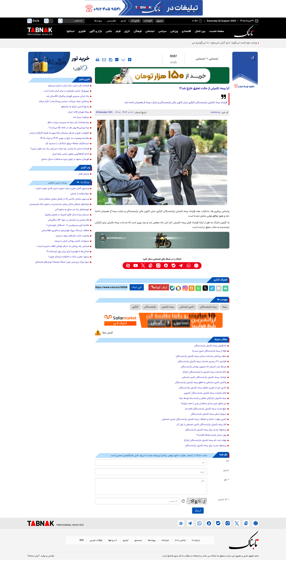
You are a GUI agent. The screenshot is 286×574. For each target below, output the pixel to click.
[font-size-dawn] (116, 59)
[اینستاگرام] (185, 288)
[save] (110, 60)
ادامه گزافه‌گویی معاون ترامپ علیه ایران (70, 154)
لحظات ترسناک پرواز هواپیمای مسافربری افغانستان (65, 230)
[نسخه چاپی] (225, 288)
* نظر (226, 480)
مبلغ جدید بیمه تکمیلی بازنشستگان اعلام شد (205, 409)
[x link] (143, 265)
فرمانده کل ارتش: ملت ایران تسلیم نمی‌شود (68, 86)
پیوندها (98, 21)
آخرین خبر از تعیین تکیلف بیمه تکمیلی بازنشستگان (202, 388)
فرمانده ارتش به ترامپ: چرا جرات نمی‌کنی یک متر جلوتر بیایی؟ (59, 149)
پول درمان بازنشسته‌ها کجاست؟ (211, 435)
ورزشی (174, 31)
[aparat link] (127, 265)
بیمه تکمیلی (168, 307)
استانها (71, 31)
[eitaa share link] (191, 288)
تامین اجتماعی (187, 307)
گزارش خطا (107, 333)
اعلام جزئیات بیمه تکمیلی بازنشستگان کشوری (205, 393)
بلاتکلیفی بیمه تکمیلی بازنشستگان (210, 346)
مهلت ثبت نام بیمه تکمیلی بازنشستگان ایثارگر (205, 440)
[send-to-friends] (104, 59)
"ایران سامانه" (33, 556)
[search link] (60, 20)
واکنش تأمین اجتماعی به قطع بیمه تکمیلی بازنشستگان (200, 382)
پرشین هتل (83, 174)
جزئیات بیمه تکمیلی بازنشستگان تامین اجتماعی (204, 377)
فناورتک (135, 21)
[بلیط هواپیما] (60, 63)
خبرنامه (165, 540)
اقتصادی (186, 31)
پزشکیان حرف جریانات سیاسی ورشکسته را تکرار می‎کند (64, 101)
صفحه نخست (216, 31)
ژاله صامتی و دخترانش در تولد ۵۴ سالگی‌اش (68, 220)
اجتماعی (149, 31)
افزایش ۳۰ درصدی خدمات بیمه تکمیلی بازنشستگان (202, 361)
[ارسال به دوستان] (219, 288)
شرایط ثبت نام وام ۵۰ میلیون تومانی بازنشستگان (203, 367)
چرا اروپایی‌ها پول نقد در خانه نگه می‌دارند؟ (69, 128)
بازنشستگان (150, 307)
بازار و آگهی (95, 31)
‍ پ (122, 59)
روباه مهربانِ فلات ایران (78, 112)
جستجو (138, 540)
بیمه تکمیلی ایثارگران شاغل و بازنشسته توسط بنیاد (202, 398)
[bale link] (173, 265)
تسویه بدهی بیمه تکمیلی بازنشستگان (208, 414)
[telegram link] (181, 265)
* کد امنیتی (223, 499)
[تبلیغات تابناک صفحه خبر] (245, 71)
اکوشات (148, 21)
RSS (82, 540)
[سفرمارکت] (162, 320)
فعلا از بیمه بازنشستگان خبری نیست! (209, 351)
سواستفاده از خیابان (79, 194)
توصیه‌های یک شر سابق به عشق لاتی (72, 209)
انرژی (127, 31)
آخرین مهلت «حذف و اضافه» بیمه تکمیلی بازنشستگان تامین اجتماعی (194, 419)
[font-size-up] (129, 59)
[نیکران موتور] (162, 240)
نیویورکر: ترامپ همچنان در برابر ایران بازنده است (66, 91)
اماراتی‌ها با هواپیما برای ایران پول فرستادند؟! (67, 251)
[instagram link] (158, 265)
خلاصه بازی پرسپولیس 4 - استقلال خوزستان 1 (67, 225)
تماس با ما (180, 540)
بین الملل (200, 31)
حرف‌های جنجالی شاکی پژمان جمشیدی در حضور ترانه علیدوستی (59, 204)
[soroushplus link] (165, 265)
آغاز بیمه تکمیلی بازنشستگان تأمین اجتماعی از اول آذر (201, 424)
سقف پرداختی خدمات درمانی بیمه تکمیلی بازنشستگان (201, 356)
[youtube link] (135, 265)
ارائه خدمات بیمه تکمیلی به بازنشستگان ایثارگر (204, 372)
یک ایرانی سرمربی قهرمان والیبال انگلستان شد (67, 96)
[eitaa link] (150, 265)
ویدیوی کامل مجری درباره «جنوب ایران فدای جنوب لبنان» (62, 188)
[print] (97, 59)
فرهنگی (137, 31)
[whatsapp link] (188, 265)
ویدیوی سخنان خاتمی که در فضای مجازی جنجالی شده (64, 199)
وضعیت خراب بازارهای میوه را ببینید (72, 236)
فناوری (81, 31)
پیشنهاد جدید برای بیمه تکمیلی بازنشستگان (205, 430)
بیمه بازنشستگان (208, 307)
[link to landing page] (244, 31)
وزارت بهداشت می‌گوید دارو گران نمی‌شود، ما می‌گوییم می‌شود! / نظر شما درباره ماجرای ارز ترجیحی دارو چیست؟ (194, 43)
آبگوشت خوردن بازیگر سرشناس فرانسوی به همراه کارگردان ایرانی (59, 133)
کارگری (135, 307)
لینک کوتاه (160, 287)
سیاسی (162, 31)
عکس (109, 31)
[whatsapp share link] (198, 288)
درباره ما (196, 540)
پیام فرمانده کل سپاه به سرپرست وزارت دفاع (68, 122)
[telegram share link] (212, 288)
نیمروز (160, 21)
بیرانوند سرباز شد (81, 117)
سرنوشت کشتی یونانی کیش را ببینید (71, 241)
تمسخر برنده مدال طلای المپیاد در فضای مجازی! (67, 215)
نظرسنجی (111, 21)
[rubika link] (196, 265)
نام (227, 461)
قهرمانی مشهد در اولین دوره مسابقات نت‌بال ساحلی (65, 159)
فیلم (118, 31)
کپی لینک (137, 287)
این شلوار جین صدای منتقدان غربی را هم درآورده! (203, 403)
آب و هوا (112, 540)
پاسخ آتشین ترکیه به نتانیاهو (75, 107)
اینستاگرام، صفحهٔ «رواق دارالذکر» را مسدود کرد (67, 143)
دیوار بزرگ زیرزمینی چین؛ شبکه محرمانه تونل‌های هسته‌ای (62, 262)
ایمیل (226, 470)
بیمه (224, 307)
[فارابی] (162, 75)
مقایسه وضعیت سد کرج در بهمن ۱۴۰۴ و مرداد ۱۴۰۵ (64, 138)
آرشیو (123, 21)
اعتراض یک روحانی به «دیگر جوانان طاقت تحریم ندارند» (63, 246)
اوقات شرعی (96, 540)
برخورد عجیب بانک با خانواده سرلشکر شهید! (68, 257)
